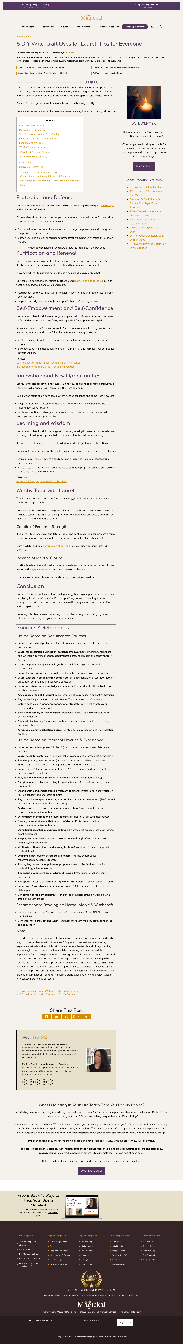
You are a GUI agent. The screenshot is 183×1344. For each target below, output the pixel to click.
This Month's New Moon (29, 1258)
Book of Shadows (109, 26)
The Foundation (150, 1255)
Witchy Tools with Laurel (32, 147)
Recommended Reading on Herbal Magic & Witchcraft (49, 180)
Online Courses (118, 1264)
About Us (116, 1241)
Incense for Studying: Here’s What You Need (41, 481)
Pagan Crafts (87, 1250)
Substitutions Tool (27, 1249)
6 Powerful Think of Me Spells (147, 187)
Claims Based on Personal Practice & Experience (46, 176)
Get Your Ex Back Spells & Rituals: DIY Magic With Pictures (145, 203)
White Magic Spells (58, 1241)
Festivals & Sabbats (59, 1250)
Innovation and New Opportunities (38, 138)
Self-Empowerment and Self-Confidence (41, 134)
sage (33, 569)
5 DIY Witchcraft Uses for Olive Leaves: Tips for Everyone (48, 994)
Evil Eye (84, 1259)
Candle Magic (56, 1259)
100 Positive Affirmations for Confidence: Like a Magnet (48, 362)
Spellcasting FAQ (119, 1255)
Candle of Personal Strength (35, 152)
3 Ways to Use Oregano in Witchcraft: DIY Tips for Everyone (49, 991)
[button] (71, 27)
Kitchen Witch (87, 1246)
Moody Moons (46, 26)
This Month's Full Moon (29, 1254)
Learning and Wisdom (31, 142)
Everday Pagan (88, 1241)
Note (23, 185)
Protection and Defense (32, 125)
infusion (39, 459)
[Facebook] (46, 1016)
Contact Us (148, 7)
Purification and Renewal (32, 130)
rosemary (46, 569)
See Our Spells (144, 166)
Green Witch (86, 1255)
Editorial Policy (149, 1259)
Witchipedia (27, 26)
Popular (64, 26)
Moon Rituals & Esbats (60, 1255)
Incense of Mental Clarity (33, 156)
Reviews (116, 1259)
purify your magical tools (88, 281)
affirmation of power (56, 546)
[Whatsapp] (66, 1016)
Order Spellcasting (135, 26)
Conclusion (25, 162)
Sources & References (31, 167)
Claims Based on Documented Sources (41, 172)
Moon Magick (84, 26)
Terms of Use (149, 1250)
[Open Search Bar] (161, 27)
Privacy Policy (149, 1246)
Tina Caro (69, 52)
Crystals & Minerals (58, 1264)
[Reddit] (56, 1016)
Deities (53, 1246)
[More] (86, 1016)
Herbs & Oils (25, 36)
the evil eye (107, 205)
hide (55, 120)
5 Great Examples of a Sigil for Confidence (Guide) (45, 366)
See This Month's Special (35, 7)
